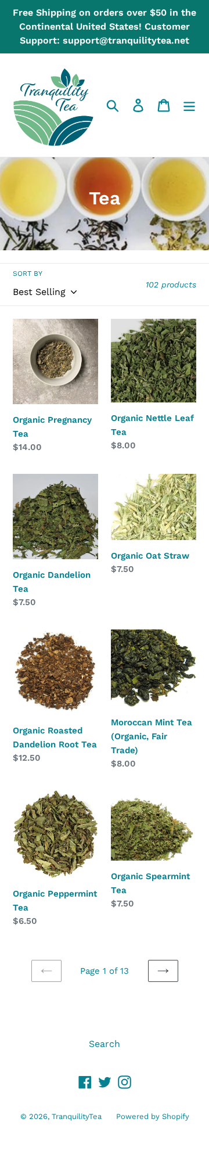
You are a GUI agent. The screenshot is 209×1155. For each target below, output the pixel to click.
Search (104, 1043)
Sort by (27, 273)
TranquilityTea (77, 1116)
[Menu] (189, 105)
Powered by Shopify (152, 1116)
